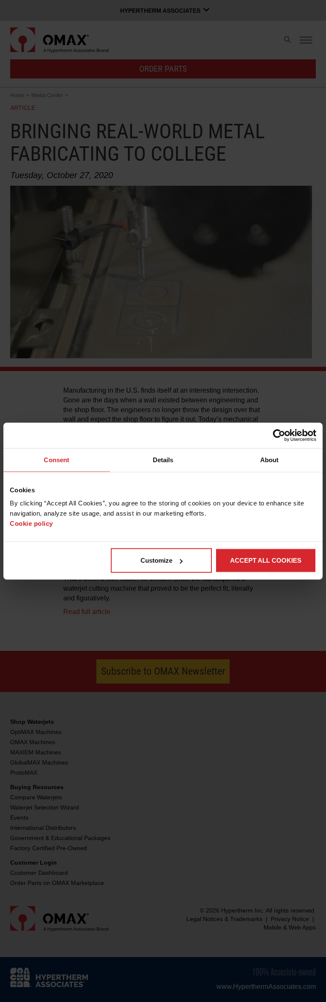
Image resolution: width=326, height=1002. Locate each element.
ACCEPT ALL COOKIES (265, 560)
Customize (156, 560)
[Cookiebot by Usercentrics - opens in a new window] (279, 435)
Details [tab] (163, 459)
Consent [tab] (56, 459)
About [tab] (269, 459)
